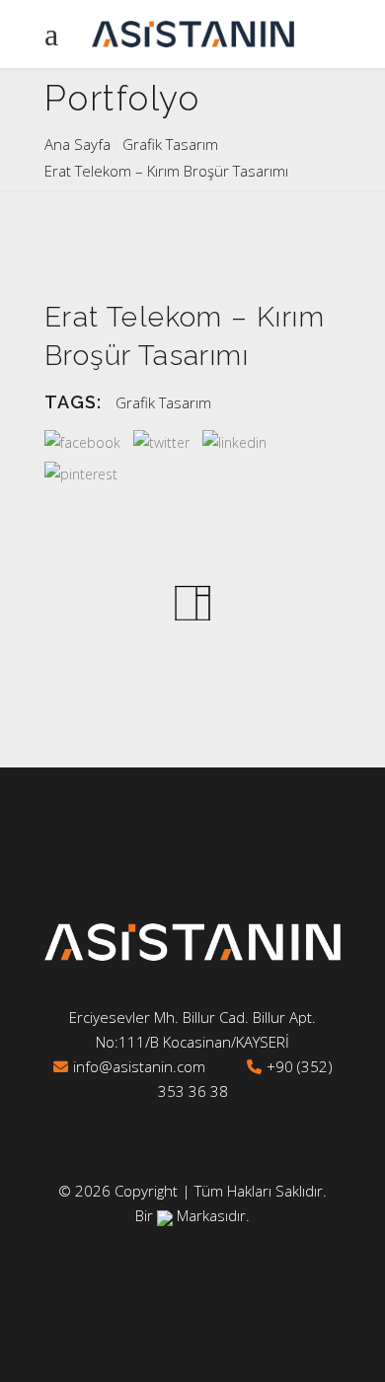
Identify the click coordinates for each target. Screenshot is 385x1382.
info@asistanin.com (139, 1066)
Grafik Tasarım (170, 144)
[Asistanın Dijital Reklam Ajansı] (165, 1215)
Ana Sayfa (77, 144)
